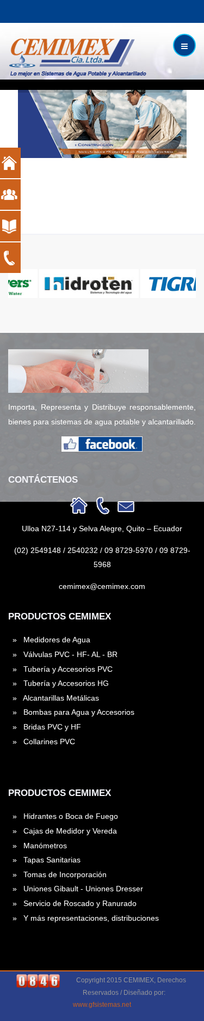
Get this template (98, 221)
